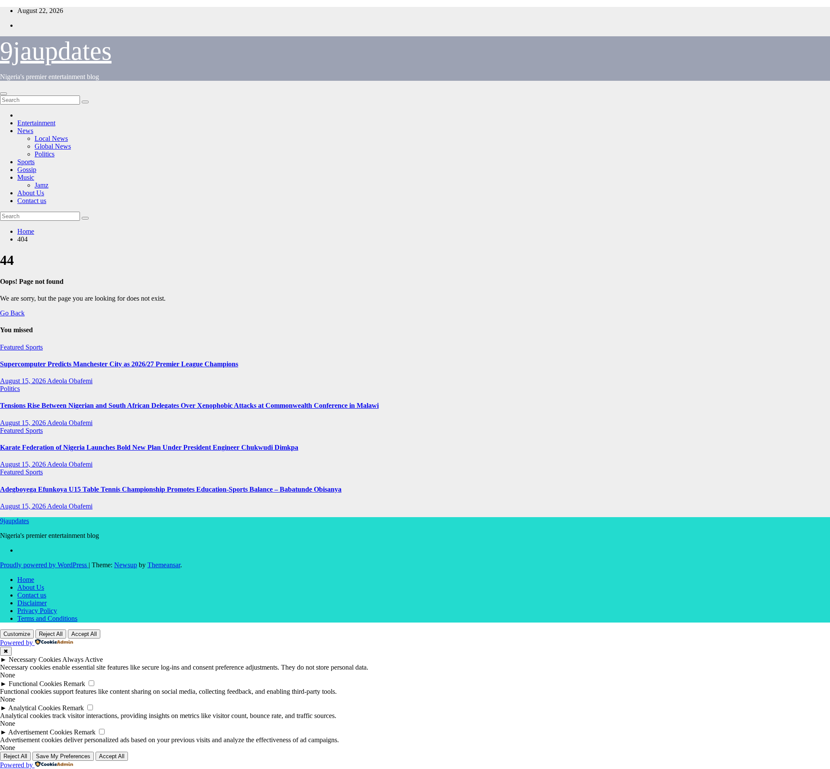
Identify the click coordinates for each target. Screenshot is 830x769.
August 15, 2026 (23, 380)
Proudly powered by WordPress (44, 565)
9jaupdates (56, 51)
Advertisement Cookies (40, 732)
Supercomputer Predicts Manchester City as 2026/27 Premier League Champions (119, 364)
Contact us (31, 200)
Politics (44, 154)
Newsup (125, 565)
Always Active (82, 659)
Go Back (12, 313)
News (25, 130)
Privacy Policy (37, 610)
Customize (16, 634)
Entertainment (36, 123)
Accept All (84, 634)
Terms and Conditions (47, 618)
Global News (53, 146)
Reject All (51, 634)
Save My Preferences (63, 756)
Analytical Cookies (34, 708)
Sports (26, 161)
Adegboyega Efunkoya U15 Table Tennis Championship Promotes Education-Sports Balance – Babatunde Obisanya (171, 489)
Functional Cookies (35, 683)
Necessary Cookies (35, 659)
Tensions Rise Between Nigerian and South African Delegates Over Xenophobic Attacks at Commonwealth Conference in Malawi (189, 405)
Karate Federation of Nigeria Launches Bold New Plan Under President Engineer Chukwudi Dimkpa (149, 447)
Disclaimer (32, 603)
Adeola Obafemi (70, 380)
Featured (13, 347)
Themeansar (163, 565)
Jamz (41, 185)
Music (25, 177)
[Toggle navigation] (3, 93)
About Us (30, 193)
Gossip (26, 169)
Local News (51, 138)
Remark (74, 683)
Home (25, 231)
